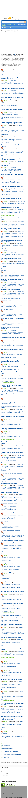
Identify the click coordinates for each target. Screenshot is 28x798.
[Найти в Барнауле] (25, 21)
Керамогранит (5, 746)
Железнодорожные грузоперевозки (9, 82)
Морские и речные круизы (7, 104)
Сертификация (11, 469)
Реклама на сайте (4, 775)
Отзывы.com (3, 762)
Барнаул (22, 21)
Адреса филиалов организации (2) (7, 195)
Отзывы (6, 18)
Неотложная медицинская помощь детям (10, 751)
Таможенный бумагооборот (7, 527)
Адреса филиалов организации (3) (7, 657)
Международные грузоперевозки (15, 139)
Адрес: (5, 69)
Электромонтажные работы (7, 755)
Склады (3, 414)
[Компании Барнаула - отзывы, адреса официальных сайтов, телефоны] (2, 27)
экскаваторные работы (6, 749)
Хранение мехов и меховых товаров (9, 633)
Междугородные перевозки (17, 92)
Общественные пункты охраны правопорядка (11, 547)
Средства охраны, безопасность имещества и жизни (12, 545)
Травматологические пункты (7, 748)
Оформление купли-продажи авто (8, 182)
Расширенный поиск (22, 24)
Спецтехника (9, 83)
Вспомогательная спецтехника (8, 335)
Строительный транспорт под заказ (9, 332)
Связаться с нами (4, 773)
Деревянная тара (5, 757)
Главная (2, 770)
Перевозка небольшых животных (8, 557)
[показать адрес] (13, 80)
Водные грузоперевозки (6, 560)
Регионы (12, 27)
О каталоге (3, 771)
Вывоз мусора (8, 255)
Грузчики (13, 254)
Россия (8, 762)
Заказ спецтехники (16, 333)
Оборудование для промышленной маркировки (11, 754)
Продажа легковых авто (13, 172)
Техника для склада (6, 457)
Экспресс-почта (5, 264)
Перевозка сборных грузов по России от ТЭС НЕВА (12, 369)
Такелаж (13, 73)
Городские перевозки (6, 73)
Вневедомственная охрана (7, 548)
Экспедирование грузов (18, 83)
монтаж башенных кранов (7, 752)
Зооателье (4, 743)
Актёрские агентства (6, 745)
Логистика (16, 104)
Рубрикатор (6, 27)
